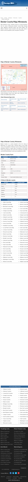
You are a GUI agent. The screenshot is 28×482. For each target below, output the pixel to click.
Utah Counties (23, 418)
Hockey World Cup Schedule (20, 464)
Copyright (15, 478)
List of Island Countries (5, 462)
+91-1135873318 (5, 469)
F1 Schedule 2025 (18, 462)
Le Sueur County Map (7, 229)
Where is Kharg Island (5, 449)
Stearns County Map (7, 253)
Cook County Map (7, 212)
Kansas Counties (6, 399)
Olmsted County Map (7, 240)
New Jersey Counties (7, 410)
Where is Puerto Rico (5, 442)
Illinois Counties (6, 397)
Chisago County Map (7, 210)
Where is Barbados (5, 436)
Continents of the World (6, 458)
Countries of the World (5, 456)
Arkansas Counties (7, 391)
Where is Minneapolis (22, 109)
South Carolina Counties (8, 416)
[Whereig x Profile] (16, 473)
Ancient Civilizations (5, 464)
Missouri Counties (7, 406)
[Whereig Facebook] (11, 473)
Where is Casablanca (18, 440)
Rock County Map (7, 248)
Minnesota (15, 17)
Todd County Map (24, 255)
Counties (20, 17)
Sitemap (20, 478)
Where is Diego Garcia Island (7, 444)
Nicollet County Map (7, 238)
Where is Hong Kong (5, 431)
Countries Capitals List (5, 455)
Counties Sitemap (18, 444)
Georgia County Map (7, 395)
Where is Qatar (4, 435)
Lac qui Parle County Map (8, 227)
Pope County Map (7, 244)
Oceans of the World (5, 451)
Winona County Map (7, 261)
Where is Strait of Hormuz (19, 435)
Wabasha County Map (7, 257)
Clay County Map (23, 210)
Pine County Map (6, 242)
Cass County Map (24, 208)
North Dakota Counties (8, 412)
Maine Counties (6, 401)
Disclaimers (8, 478)
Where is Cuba (4, 440)
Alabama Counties (7, 389)
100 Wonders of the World (6, 453)
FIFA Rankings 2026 (18, 453)
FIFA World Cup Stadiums (19, 456)
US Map (5, 17)
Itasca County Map (7, 223)
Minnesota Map (4, 99)
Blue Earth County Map (8, 206)
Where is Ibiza (4, 438)
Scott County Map (7, 250)
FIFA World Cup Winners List (20, 451)
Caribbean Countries (5, 460)
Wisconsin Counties (7, 423)
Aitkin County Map (7, 202)
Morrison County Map (7, 236)
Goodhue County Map (8, 219)
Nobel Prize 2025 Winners (19, 436)
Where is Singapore (5, 433)
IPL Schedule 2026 (18, 458)
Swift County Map (7, 255)
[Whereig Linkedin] (13, 473)
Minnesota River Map (22, 106)
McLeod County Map (7, 231)
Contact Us (9, 476)
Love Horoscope (17, 438)
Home (2, 17)
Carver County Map (7, 208)
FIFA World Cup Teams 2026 (20, 455)
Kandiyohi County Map (8, 225)
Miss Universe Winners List (20, 433)
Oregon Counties (7, 414)
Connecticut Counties (8, 393)
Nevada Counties (6, 408)
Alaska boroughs (23, 389)
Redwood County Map (8, 246)
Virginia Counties (6, 420)
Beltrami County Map (7, 204)
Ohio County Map (24, 412)
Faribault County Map (7, 217)
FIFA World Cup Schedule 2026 (20, 449)
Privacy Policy (16, 476)
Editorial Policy (23, 476)
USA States (10, 17)
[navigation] (1, 8)
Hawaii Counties (23, 395)
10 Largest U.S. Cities (18, 431)
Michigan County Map (7, 403)
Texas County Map (7, 418)
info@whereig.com (16, 469)
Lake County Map (24, 227)
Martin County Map (7, 234)
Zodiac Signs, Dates (18, 442)
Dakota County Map (7, 215)
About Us (3, 476)
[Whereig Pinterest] (19, 473)
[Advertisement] (14, 46)
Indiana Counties (23, 397)
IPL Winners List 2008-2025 (20, 460)
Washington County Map (8, 259)
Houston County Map (7, 221)
